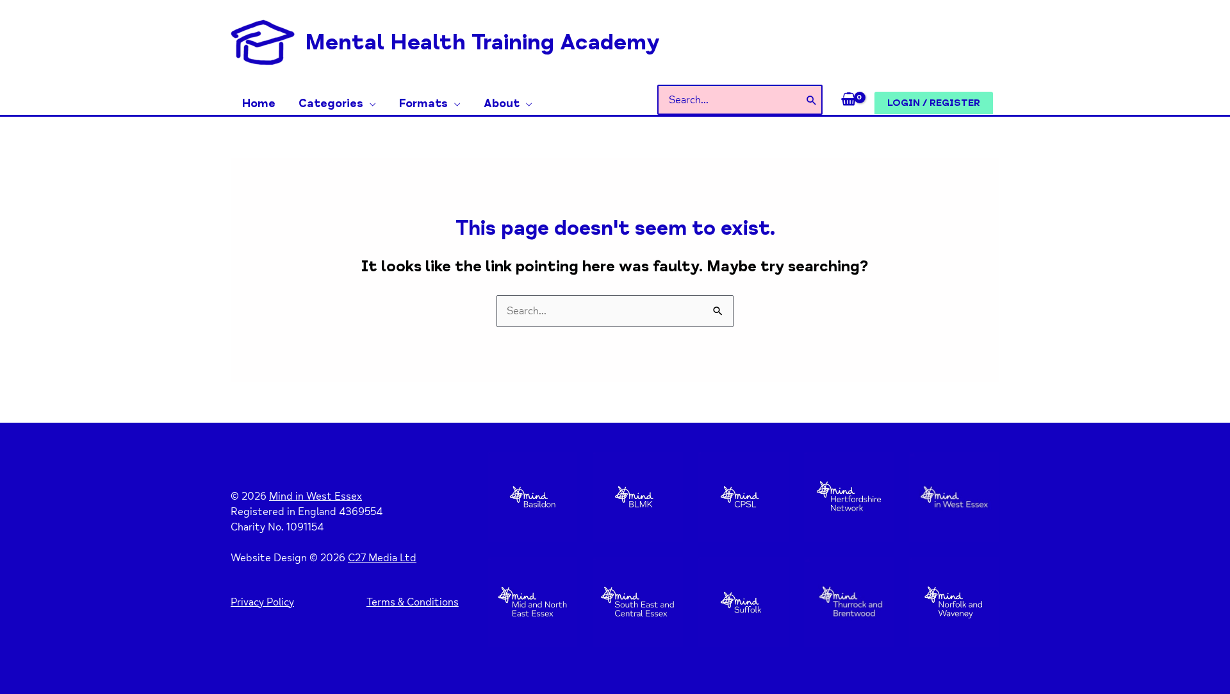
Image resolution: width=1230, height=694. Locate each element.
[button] (369, 103)
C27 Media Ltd (382, 558)
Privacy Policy (262, 602)
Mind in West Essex (315, 496)
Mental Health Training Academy (482, 42)
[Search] (812, 100)
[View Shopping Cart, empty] (848, 100)
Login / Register (933, 102)
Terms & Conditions (412, 602)
